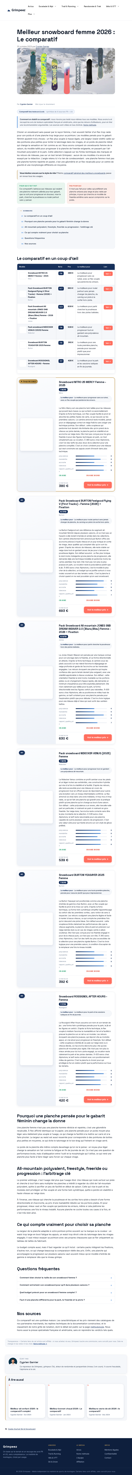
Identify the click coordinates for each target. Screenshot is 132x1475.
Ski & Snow (53, 1462)
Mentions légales (112, 1450)
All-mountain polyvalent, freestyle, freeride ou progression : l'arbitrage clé (59, 227)
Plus (30, 14)
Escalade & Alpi (46, 6)
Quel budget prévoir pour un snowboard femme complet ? (48, 1292)
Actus (31, 6)
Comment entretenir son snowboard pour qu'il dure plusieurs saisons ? (54, 1285)
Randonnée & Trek (92, 6)
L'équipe (80, 1458)
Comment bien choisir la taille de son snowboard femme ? (48, 1277)
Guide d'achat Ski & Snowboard (21, 1429)
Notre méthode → (40, 1344)
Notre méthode (89, 125)
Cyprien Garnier (26, 104)
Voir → (108, 274)
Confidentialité (111, 1454)
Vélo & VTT (111, 6)
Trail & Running (68, 6)
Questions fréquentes (35, 238)
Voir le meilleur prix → (97, 485)
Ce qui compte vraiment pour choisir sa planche (46, 232)
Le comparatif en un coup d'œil (38, 216)
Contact (108, 1458)
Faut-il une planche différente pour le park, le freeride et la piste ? (52, 1300)
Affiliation (80, 1462)
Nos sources (30, 244)
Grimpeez (18, 10)
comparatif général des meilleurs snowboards (84, 173)
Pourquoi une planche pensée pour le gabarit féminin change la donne (57, 221)
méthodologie (97, 1327)
